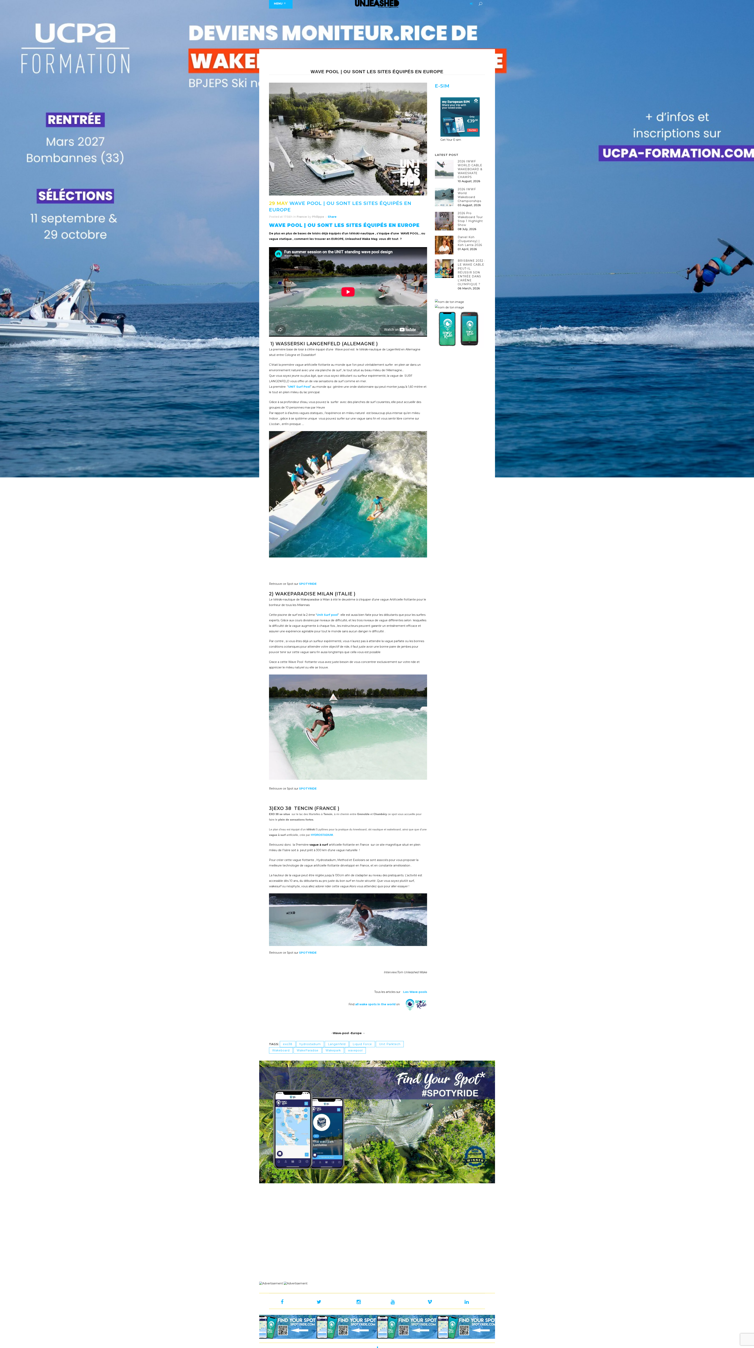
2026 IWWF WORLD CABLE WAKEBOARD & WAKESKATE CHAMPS (470, 169)
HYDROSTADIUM (322, 834)
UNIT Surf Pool (299, 386)
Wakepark (333, 1050)
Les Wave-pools (415, 992)
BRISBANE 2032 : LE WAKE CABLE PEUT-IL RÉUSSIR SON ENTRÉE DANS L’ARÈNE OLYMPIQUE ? (471, 272)
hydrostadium (310, 1044)
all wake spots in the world (375, 1004)
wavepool (355, 1050)
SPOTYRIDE (308, 584)
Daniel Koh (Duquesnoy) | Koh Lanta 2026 (470, 241)
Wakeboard (281, 1050)
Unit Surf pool (327, 615)
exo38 (287, 1044)
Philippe (318, 216)
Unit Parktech (390, 1044)
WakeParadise (307, 1050)
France (302, 216)
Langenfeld (337, 1044)
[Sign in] (470, 4)
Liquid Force (362, 1044)
